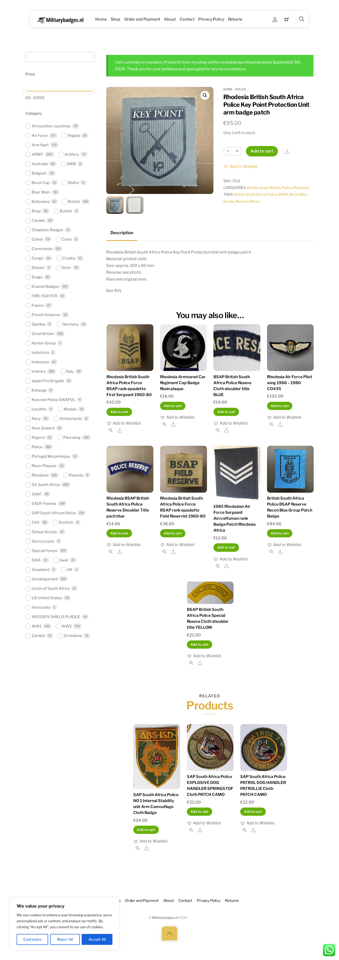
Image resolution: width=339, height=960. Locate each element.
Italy (70, 371)
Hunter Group (44, 343)
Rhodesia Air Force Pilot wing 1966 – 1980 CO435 (289, 382)
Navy (36, 418)
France (38, 305)
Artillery (72, 154)
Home (101, 19)
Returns (235, 19)
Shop (115, 19)
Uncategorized (45, 579)
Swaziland (40, 569)
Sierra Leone (43, 541)
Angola (74, 135)
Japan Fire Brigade (48, 380)
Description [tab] (121, 232)
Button (66, 211)
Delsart (38, 267)
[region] (64, 924)
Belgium (39, 173)
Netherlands (71, 418)
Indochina (40, 352)
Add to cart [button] (119, 412)
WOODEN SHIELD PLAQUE (56, 616)
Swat (63, 560)
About (170, 19)
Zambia (38, 635)
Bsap (36, 211)
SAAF (37, 494)
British (252, 187)
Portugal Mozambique (51, 456)
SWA (36, 560)
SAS (35, 522)
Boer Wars (41, 192)
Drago (37, 277)
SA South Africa (46, 484)
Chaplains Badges (47, 229)
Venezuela (41, 607)
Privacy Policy (211, 19)
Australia (40, 163)
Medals (70, 409)
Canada (38, 220)
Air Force (40, 135)
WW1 (36, 626)
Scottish (66, 522)
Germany (71, 324)
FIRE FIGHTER (44, 296)
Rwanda (76, 475)
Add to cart (262, 151)
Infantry (39, 371)
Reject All (65, 939)
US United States (47, 597)
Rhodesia (301, 187)
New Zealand (43, 428)
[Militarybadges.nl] (62, 19)
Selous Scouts (44, 531)
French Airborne (46, 314)
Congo (37, 258)
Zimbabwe (73, 635)
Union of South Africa (50, 588)
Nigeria (38, 437)
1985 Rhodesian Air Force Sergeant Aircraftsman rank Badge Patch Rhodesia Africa (234, 518)
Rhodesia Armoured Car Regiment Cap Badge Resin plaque (182, 382)
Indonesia (40, 362)
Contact (187, 19)
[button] (205, 95)
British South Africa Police (255, 194)
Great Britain (269, 187)
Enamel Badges (45, 286)
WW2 (67, 626)
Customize (32, 939)
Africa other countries (51, 126)
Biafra (73, 182)
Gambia (38, 324)
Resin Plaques (44, 465)
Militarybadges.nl (165, 918)
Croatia (68, 258)
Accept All (97, 939)
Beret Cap (41, 182)
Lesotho (39, 409)
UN (69, 569)
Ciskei (37, 239)
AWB (71, 163)
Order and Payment (142, 19)
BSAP (282, 194)
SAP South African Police (54, 513)
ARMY (37, 154)
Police (240, 89)
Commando (42, 248)
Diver (66, 267)
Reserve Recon (248, 201)
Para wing (71, 437)
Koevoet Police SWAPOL (53, 399)
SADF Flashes (44, 503)
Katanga (39, 390)
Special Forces (44, 550)
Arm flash (40, 145)
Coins (67, 239)
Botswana (40, 201)
